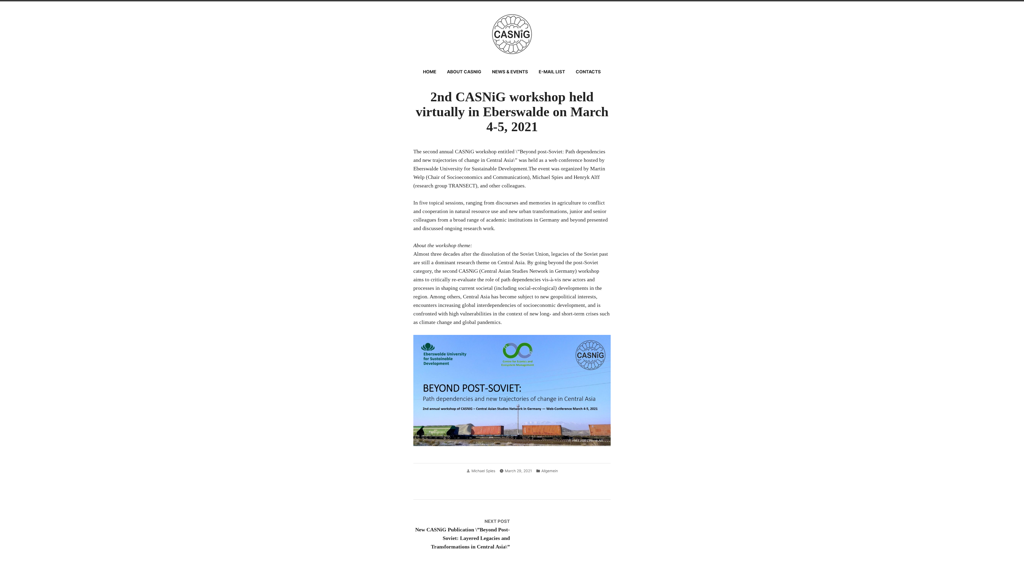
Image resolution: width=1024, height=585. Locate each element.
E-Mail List (552, 71)
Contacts (588, 71)
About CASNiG (464, 71)
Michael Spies (483, 471)
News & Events (510, 71)
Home (429, 71)
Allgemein (549, 471)
